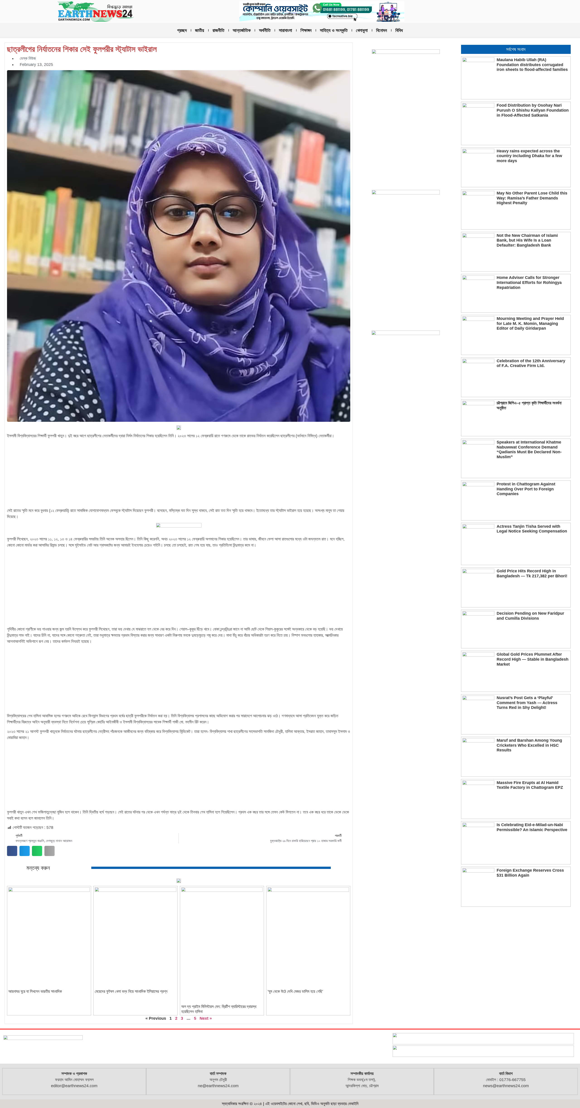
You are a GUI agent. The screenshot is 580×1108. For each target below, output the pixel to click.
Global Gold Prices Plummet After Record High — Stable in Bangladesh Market (532, 659)
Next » (206, 1018)
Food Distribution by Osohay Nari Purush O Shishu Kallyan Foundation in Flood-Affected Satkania (533, 110)
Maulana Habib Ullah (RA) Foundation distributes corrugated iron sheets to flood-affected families (532, 65)
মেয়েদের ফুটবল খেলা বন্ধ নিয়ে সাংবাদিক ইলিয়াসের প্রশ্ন (131, 991)
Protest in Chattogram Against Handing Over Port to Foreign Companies (526, 489)
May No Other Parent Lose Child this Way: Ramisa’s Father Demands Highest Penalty (532, 198)
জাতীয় (199, 30)
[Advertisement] (179, 474)
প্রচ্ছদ (182, 30)
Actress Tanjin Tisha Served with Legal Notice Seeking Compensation (532, 529)
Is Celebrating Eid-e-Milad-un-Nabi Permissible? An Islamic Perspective (532, 827)
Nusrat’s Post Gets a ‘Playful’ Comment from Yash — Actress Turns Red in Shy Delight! (527, 702)
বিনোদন (381, 30)
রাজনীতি (218, 30)
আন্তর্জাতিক (242, 30)
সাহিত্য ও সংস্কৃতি (334, 30)
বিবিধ (399, 30)
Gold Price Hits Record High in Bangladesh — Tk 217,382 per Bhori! (532, 573)
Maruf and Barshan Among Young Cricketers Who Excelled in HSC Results (529, 745)
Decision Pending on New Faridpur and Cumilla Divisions (530, 616)
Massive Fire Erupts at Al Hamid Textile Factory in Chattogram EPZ (530, 785)
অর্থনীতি (265, 30)
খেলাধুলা (362, 30)
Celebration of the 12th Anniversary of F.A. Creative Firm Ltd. (531, 363)
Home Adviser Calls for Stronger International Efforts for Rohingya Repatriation (529, 282)
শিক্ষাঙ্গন (306, 30)
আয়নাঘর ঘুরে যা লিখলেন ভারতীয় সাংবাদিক (35, 991)
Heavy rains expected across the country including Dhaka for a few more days (529, 156)
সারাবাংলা (285, 30)
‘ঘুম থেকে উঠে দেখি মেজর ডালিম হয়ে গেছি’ (295, 991)
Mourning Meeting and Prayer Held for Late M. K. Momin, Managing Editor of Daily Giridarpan (530, 323)
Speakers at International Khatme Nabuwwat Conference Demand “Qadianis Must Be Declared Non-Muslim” (529, 449)
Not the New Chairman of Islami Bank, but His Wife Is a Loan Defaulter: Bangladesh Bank (527, 240)
